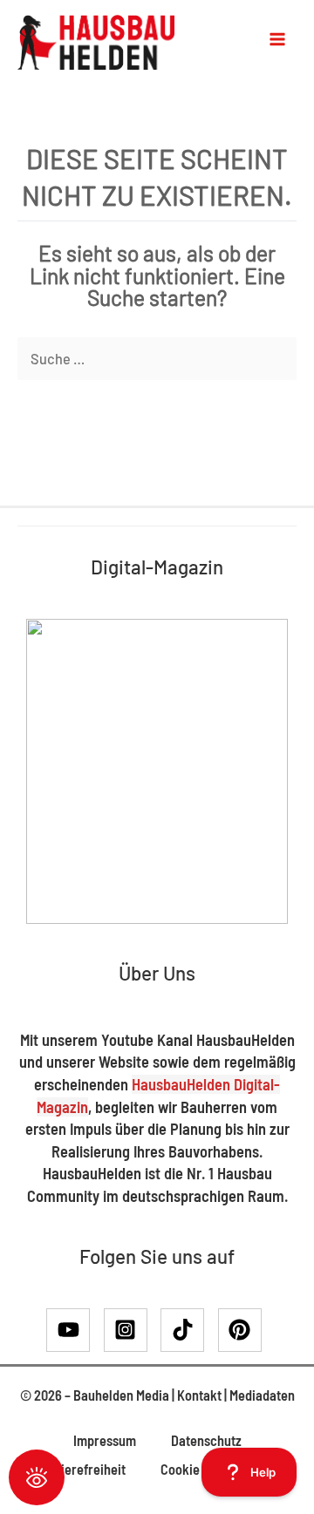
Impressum (104, 1440)
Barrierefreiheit (81, 1469)
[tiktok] (187, 1330)
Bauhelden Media (121, 1395)
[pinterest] (243, 1330)
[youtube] (73, 1330)
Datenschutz (206, 1440)
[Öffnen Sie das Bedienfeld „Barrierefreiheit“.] (37, 1477)
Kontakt (199, 1395)
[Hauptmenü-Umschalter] (277, 39)
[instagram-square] (131, 1330)
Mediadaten (262, 1395)
